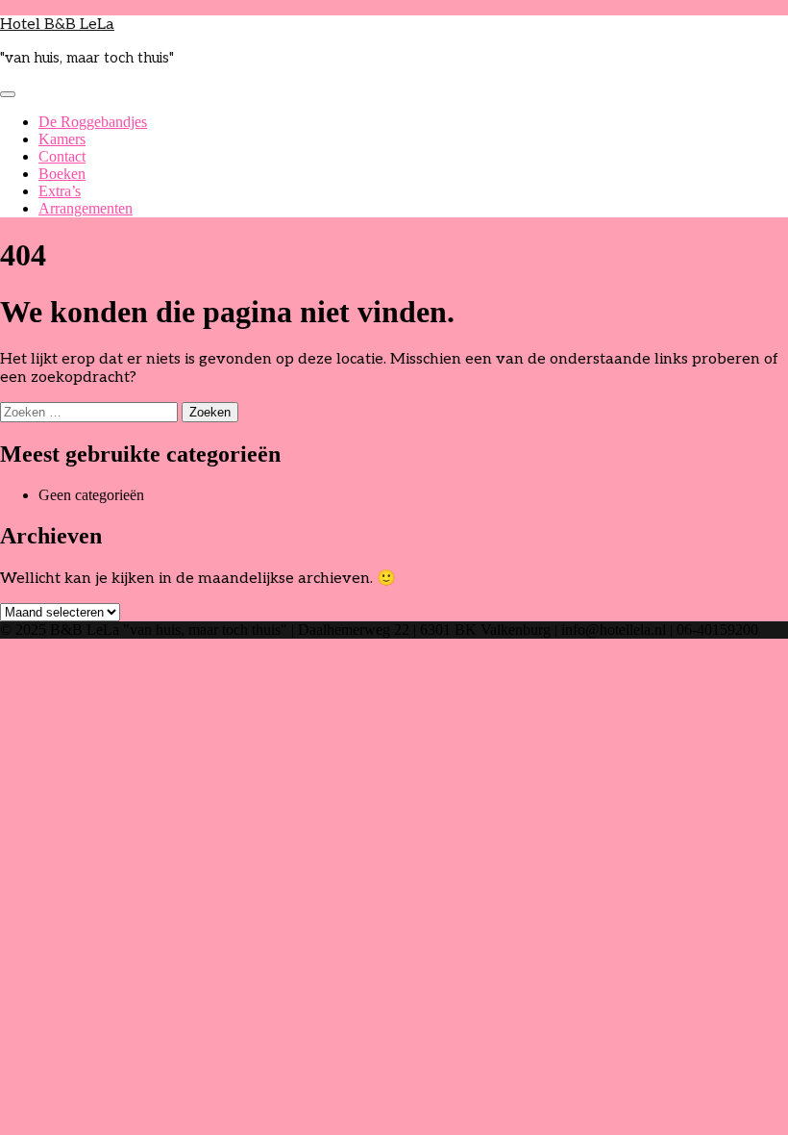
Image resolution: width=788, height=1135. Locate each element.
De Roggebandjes (92, 122)
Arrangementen (85, 208)
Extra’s (59, 191)
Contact (62, 156)
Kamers (62, 139)
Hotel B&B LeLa (57, 24)
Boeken (62, 173)
